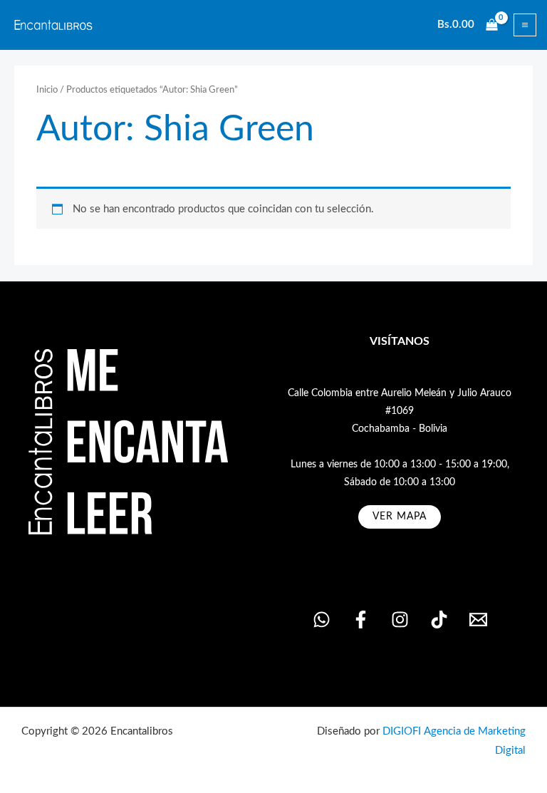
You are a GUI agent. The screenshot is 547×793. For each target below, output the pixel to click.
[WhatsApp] (321, 619)
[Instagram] (400, 619)
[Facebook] (361, 619)
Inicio (47, 90)
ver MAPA (400, 517)
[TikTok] (439, 619)
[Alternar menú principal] (525, 25)
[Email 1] (478, 619)
